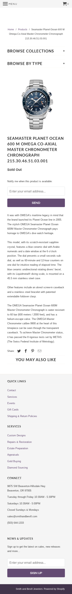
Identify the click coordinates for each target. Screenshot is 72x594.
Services (12, 396)
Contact (11, 390)
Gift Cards (13, 409)
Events (11, 403)
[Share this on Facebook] (25, 351)
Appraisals (13, 454)
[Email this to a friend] (39, 351)
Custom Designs (16, 435)
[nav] (10, 4)
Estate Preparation (17, 448)
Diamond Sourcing (17, 467)
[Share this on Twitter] (18, 351)
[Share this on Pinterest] (32, 351)
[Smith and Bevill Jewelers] (36, 18)
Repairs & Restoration (19, 442)
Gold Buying (14, 461)
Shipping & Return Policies (22, 416)
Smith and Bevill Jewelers (29, 589)
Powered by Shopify (54, 589)
